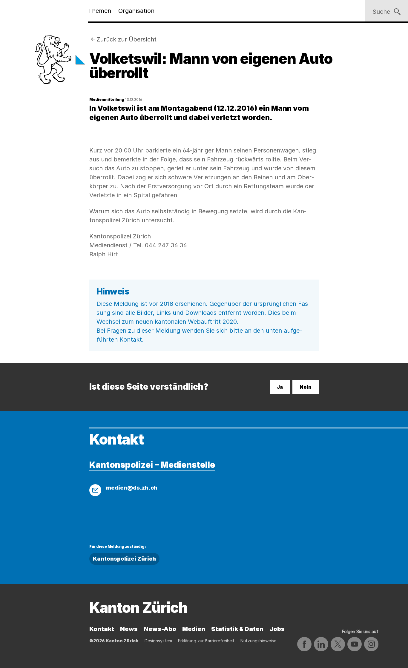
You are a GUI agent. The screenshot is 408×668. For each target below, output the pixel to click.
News (129, 628)
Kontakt (101, 628)
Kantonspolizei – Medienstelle (152, 465)
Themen (99, 10)
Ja (280, 387)
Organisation (136, 10)
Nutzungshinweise (258, 640)
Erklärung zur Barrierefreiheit (206, 640)
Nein (306, 387)
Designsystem (158, 640)
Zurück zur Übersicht (126, 39)
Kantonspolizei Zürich (124, 559)
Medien (193, 628)
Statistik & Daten (237, 628)
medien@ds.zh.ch (131, 488)
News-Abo (160, 628)
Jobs (277, 628)
